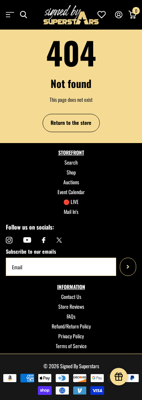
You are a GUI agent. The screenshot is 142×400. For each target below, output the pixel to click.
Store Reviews (71, 306)
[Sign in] (118, 14)
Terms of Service (71, 346)
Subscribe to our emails (31, 251)
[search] (23, 15)
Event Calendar (71, 192)
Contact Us (71, 296)
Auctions (71, 182)
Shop (71, 172)
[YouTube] (27, 240)
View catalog (10, 15)
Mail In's (71, 211)
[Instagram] (9, 240)
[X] (59, 240)
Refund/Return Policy (71, 326)
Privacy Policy (71, 336)
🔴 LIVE (71, 201)
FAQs (71, 316)
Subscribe (128, 267)
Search (71, 162)
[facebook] (44, 240)
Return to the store (71, 122)
